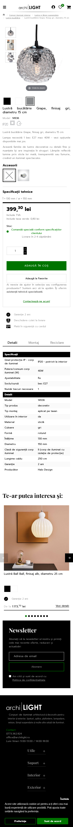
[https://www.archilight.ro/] (29, 7)
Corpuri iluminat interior (19, 15)
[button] (26, 616)
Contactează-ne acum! (36, 301)
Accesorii (10, 165)
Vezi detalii (62, 606)
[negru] (7, 589)
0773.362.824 (14, 734)
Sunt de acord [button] (52, 821)
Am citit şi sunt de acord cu (29, 678)
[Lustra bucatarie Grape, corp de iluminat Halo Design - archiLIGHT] (10, 32)
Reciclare (57, 342)
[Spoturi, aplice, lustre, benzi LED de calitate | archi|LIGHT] (3, 15)
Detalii (12, 342)
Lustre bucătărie (13, 18)
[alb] (15, 589)
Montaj (34, 342)
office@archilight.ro (18, 737)
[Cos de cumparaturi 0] (68, 7)
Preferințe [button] (20, 821)
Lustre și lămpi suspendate (46, 15)
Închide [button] (64, 799)
